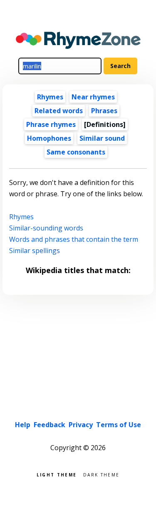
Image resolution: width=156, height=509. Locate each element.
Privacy (81, 424)
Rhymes (50, 96)
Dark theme (101, 474)
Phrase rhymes (51, 124)
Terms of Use (118, 424)
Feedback (49, 424)
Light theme (57, 474)
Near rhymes (93, 96)
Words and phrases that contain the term (73, 239)
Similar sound (102, 138)
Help (22, 424)
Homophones (49, 138)
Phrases (104, 110)
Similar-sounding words (46, 228)
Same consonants (76, 152)
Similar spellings (34, 250)
